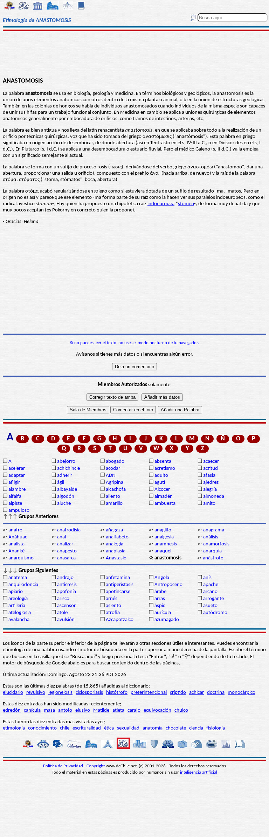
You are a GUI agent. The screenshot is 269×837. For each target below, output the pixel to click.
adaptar (16, 475)
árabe (160, 591)
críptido (178, 692)
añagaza (114, 530)
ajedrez (211, 482)
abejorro (66, 461)
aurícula (162, 612)
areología (18, 598)
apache (210, 584)
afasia (209, 475)
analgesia (164, 537)
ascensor (66, 605)
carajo (133, 710)
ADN (111, 475)
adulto (161, 475)
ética (109, 728)
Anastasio (116, 558)
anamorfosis (216, 544)
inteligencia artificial (198, 772)
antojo (65, 710)
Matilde (101, 710)
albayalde (67, 489)
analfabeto (117, 537)
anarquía (212, 551)
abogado (115, 461)
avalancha (18, 619)
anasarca (66, 558)
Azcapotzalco (119, 619)
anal (61, 537)
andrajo (65, 577)
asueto (210, 605)
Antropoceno (168, 584)
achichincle (68, 468)
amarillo (114, 503)
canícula (32, 710)
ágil (60, 482)
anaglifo (162, 530)
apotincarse (118, 591)
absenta (162, 461)
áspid (160, 605)
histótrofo (116, 692)
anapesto (67, 551)
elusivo (82, 710)
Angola (161, 577)
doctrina (216, 692)
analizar (65, 544)
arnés (111, 598)
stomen (186, 204)
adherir (64, 475)
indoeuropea (160, 204)
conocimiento (42, 728)
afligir (14, 482)
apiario (15, 591)
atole (62, 612)
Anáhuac (17, 537)
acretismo (164, 468)
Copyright (96, 766)
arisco (63, 598)
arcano (210, 591)
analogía (114, 544)
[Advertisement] (134, 53)
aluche (64, 503)
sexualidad (128, 728)
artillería (16, 605)
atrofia (113, 612)
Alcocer (162, 489)
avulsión (66, 619)
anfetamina (118, 577)
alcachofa (116, 489)
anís (207, 577)
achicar (196, 692)
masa (49, 710)
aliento (113, 496)
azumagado (166, 619)
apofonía (66, 591)
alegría (210, 489)
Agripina (114, 482)
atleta (118, 710)
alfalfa (14, 496)
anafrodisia (69, 530)
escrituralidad (87, 728)
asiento (113, 605)
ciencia (196, 728)
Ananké (16, 551)
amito (209, 503)
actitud (210, 468)
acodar (113, 468)
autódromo (215, 612)
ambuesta (164, 503)
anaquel (162, 551)
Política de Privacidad (63, 766)
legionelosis (60, 692)
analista (16, 544)
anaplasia (115, 551)
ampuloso (18, 510)
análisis (210, 537)
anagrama (213, 530)
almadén (163, 496)
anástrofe (213, 558)
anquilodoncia (23, 584)
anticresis (67, 584)
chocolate (176, 728)
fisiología (215, 728)
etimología (14, 728)
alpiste (15, 503)
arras (159, 598)
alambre (17, 489)
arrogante (213, 598)
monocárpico (241, 692)
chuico (181, 710)
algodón (65, 496)
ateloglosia (19, 612)
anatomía (153, 728)
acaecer (211, 461)
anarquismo (21, 558)
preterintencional (149, 692)
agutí (159, 482)
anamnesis (165, 544)
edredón (12, 710)
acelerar (16, 468)
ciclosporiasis (89, 692)
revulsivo (35, 692)
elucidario (13, 692)
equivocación (157, 710)
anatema (17, 577)
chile (64, 728)
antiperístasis (119, 584)
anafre (15, 530)
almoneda (213, 496)
